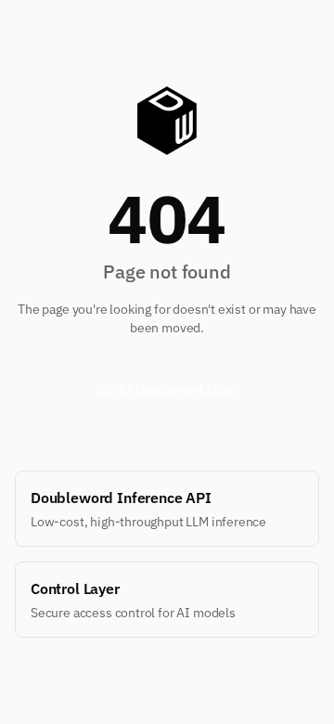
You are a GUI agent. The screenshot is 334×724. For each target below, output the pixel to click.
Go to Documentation (167, 389)
